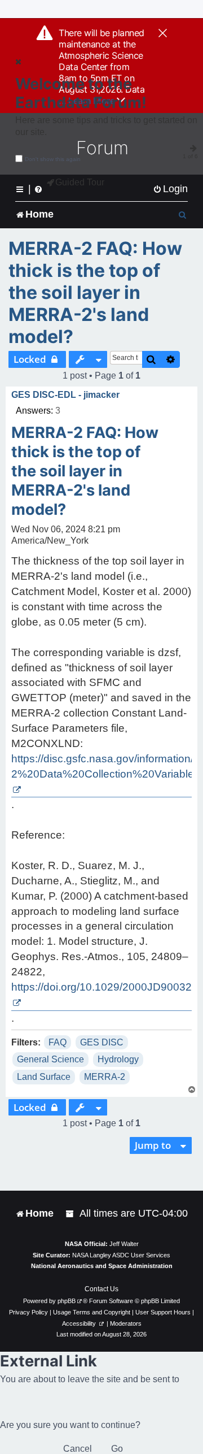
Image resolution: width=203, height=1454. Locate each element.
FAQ (57, 1042)
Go (117, 1448)
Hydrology (118, 1059)
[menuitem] (170, 189)
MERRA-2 (104, 1077)
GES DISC (101, 1042)
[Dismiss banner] (162, 34)
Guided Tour (79, 182)
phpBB (67, 1300)
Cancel (77, 1448)
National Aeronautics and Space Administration (102, 1265)
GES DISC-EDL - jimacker (65, 395)
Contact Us (101, 1289)
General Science (50, 1059)
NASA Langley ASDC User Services (121, 1255)
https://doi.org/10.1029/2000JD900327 (104, 987)
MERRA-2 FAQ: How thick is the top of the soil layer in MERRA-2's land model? (95, 292)
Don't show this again (53, 159)
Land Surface (43, 1077)
